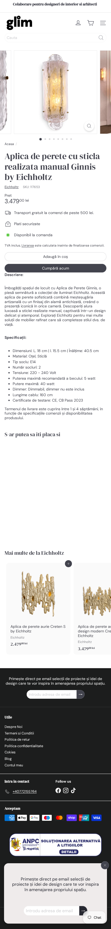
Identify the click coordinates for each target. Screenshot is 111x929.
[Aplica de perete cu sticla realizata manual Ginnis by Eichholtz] (38, 490)
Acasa (9, 144)
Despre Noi (13, 726)
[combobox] (55, 37)
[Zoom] (89, 126)
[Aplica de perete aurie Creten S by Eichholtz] (38, 606)
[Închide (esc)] (105, 865)
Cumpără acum (55, 268)
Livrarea (28, 245)
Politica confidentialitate (24, 746)
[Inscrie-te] (83, 910)
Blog (8, 758)
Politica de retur (17, 739)
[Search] (101, 37)
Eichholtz (52, 553)
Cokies (10, 752)
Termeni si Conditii (19, 733)
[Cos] (90, 23)
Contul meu (14, 765)
